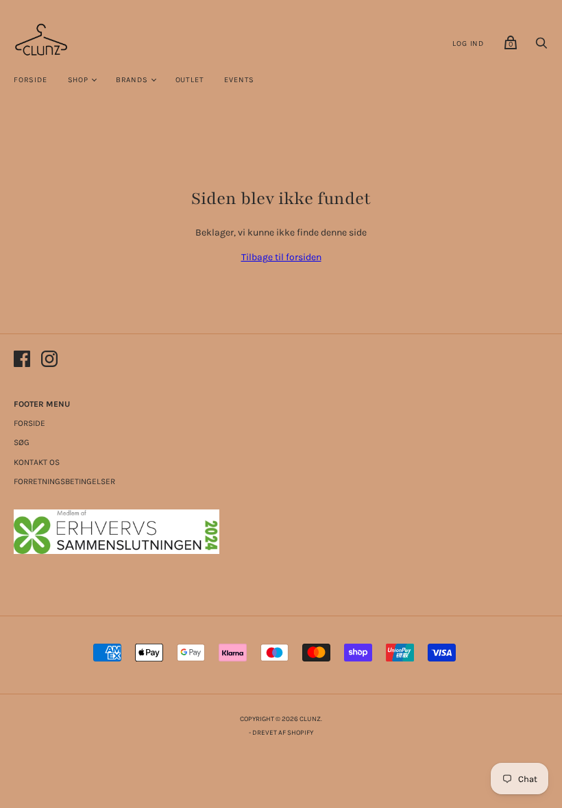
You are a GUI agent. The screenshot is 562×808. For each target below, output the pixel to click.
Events (239, 79)
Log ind (468, 43)
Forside (30, 79)
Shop (78, 79)
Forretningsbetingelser (64, 481)
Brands (132, 79)
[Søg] (541, 47)
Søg (21, 442)
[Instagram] (49, 361)
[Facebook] (22, 361)
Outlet (189, 79)
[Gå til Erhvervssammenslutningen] (116, 551)
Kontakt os (37, 462)
